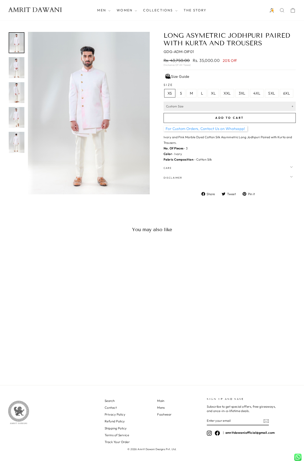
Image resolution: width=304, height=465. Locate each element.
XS (170, 93)
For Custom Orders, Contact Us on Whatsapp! (205, 128)
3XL (242, 93)
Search (110, 401)
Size (168, 85)
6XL (286, 93)
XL (213, 93)
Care (168, 167)
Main (160, 401)
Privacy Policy (115, 414)
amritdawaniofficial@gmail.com (250, 433)
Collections (158, 10)
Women (125, 10)
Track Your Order (117, 442)
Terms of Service (117, 435)
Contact (111, 408)
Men (102, 10)
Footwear (164, 414)
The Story (195, 10)
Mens (161, 408)
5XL (271, 93)
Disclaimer (173, 177)
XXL (227, 93)
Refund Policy (115, 421)
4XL (256, 93)
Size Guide (180, 76)
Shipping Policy (116, 428)
